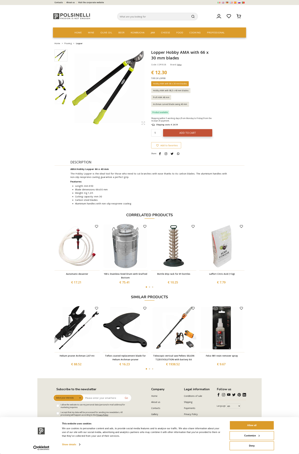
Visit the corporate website (91, 2)
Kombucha (137, 32)
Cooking (195, 32)
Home (78, 32)
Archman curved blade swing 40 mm (170, 104)
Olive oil (106, 32)
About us (70, 2)
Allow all (251, 425)
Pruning (68, 43)
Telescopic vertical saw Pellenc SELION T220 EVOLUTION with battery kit (173, 357)
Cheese (165, 32)
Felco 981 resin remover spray (222, 355)
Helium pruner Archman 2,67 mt (77, 355)
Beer (121, 32)
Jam (153, 32)
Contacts (59, 2)
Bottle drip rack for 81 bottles (173, 273)
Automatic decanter (77, 273)
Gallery (154, 414)
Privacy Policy (102, 415)
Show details (69, 444)
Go (126, 398)
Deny (252, 445)
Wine (91, 32)
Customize (250, 435)
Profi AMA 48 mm (161, 97)
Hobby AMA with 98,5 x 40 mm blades (171, 90)
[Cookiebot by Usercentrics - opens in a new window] (41, 448)
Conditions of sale (193, 395)
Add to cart (187, 133)
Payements (189, 408)
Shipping (188, 402)
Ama (179, 64)
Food (179, 32)
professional (216, 32)
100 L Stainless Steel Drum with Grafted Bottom (125, 275)
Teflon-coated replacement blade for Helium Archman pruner (125, 357)
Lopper (79, 43)
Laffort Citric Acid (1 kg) (222, 273)
